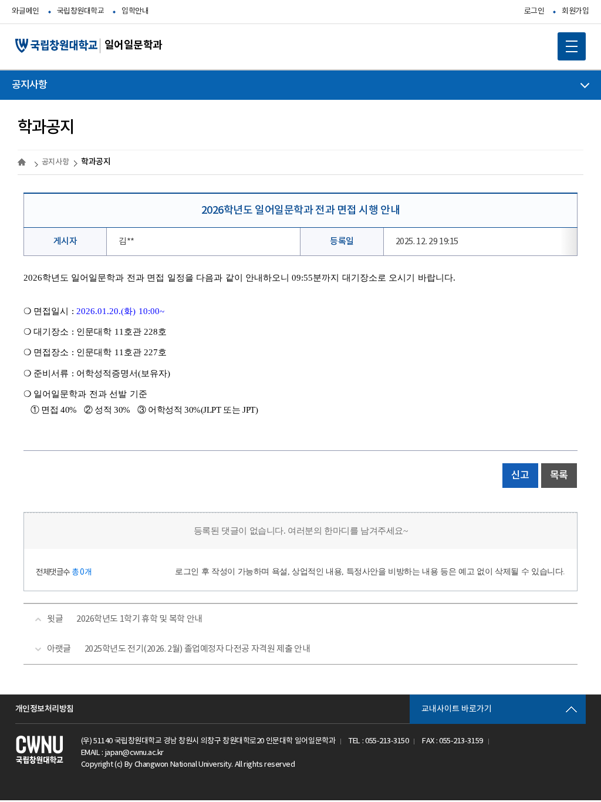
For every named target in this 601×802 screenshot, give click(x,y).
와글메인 (25, 11)
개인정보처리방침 (44, 709)
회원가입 (575, 11)
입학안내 (134, 11)
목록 (559, 475)
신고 (520, 475)
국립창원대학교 (80, 11)
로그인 (534, 11)
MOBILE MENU (572, 46)
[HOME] (23, 162)
